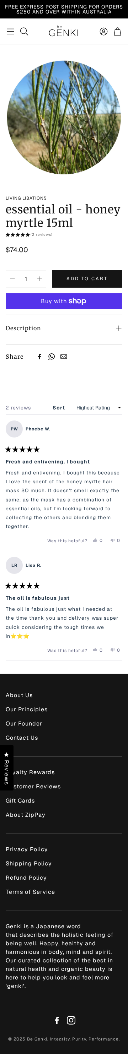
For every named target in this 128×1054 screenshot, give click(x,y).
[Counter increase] (39, 278)
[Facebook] (39, 356)
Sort (59, 407)
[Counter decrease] (12, 278)
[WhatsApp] (51, 356)
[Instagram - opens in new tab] (71, 1020)
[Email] (63, 356)
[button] (10, 31)
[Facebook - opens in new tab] (57, 1020)
